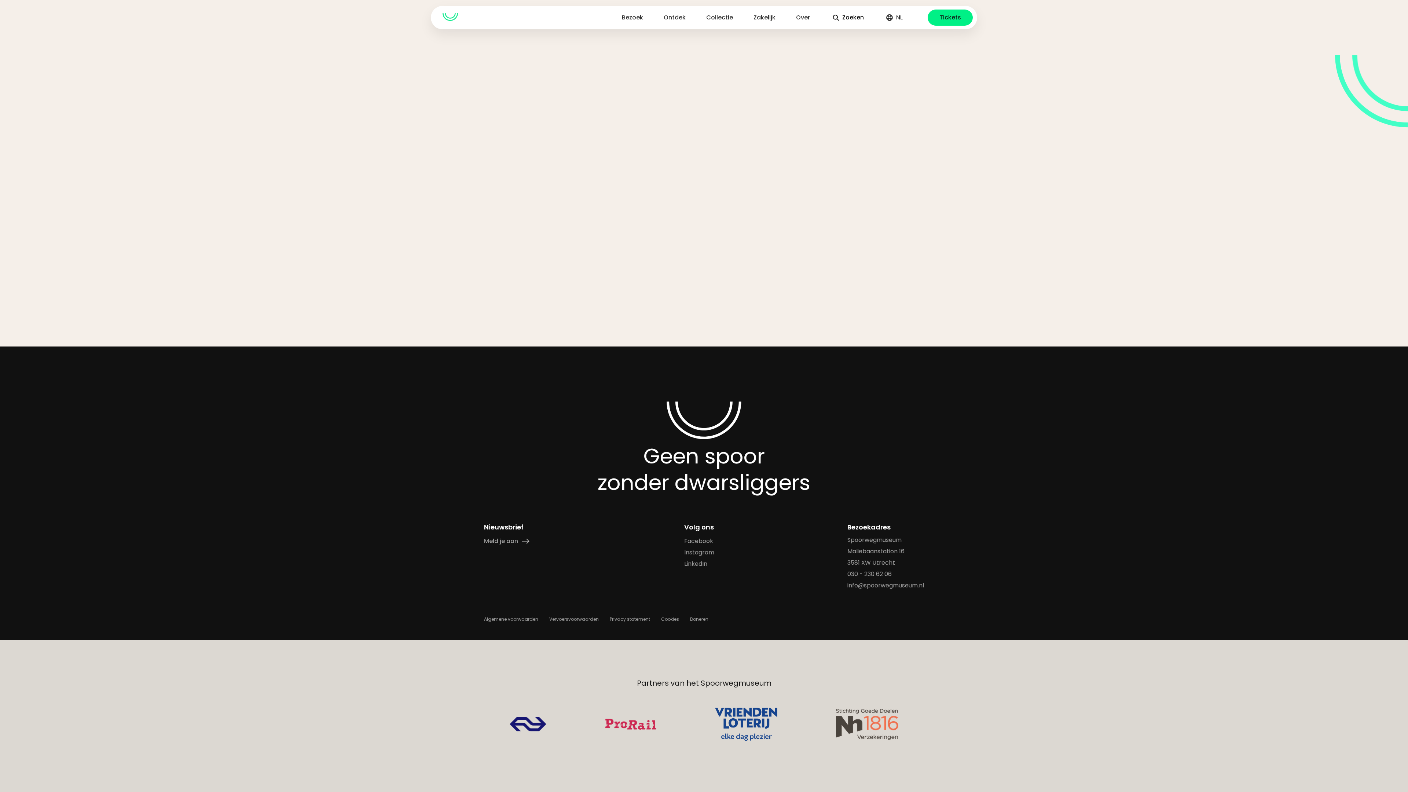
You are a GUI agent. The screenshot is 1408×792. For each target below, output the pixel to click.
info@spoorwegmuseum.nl (885, 585)
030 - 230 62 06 (869, 574)
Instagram (699, 552)
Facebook (698, 541)
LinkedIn (695, 564)
